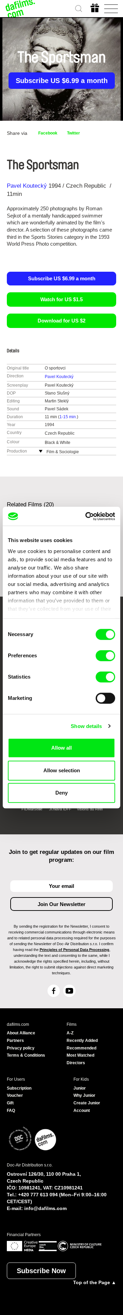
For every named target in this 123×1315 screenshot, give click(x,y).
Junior (79, 1088)
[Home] (20, 8)
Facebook (47, 133)
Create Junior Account (86, 1107)
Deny (61, 793)
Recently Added (82, 1040)
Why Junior (84, 1095)
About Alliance (21, 1033)
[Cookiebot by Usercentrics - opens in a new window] (86, 516)
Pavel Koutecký (27, 186)
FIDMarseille (32, 809)
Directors (76, 1062)
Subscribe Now (41, 1271)
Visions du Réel (89, 809)
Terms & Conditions (26, 1055)
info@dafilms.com (45, 1208)
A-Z (70, 1033)
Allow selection (61, 770)
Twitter (73, 133)
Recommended (81, 1048)
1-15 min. (68, 416)
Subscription (19, 1088)
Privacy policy (21, 1048)
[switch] (105, 655)
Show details (86, 726)
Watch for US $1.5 (61, 299)
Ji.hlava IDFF (60, 809)
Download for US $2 (61, 321)
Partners (15, 1040)
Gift (10, 1103)
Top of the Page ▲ (94, 1282)
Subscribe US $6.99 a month (62, 80)
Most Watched (80, 1055)
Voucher (15, 1095)
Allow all (61, 748)
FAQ (11, 1110)
